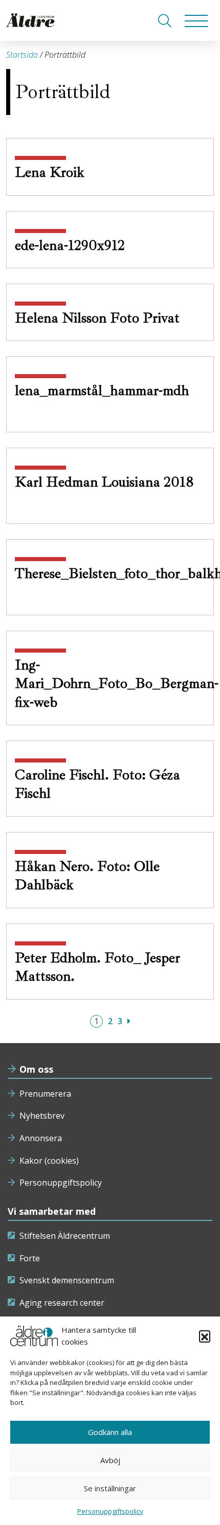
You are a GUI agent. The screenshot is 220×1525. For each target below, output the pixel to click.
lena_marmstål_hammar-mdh (102, 390)
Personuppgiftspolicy (60, 1182)
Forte (29, 1258)
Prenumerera (45, 1093)
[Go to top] (110, 1507)
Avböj (110, 1460)
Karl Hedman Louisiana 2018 (104, 482)
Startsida (22, 54)
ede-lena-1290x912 (71, 245)
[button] (205, 1336)
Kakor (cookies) (49, 1160)
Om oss (36, 1069)
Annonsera (40, 1138)
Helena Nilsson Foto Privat (99, 318)
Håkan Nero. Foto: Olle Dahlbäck (87, 875)
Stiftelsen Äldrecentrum (64, 1235)
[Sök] (165, 20)
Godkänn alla (110, 1432)
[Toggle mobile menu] (196, 20)
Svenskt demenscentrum (66, 1280)
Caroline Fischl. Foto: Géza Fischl (97, 784)
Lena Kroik (51, 172)
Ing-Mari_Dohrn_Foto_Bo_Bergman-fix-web (116, 683)
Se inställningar (110, 1488)
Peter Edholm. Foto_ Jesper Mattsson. (97, 967)
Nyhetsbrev (41, 1115)
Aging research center (61, 1302)
